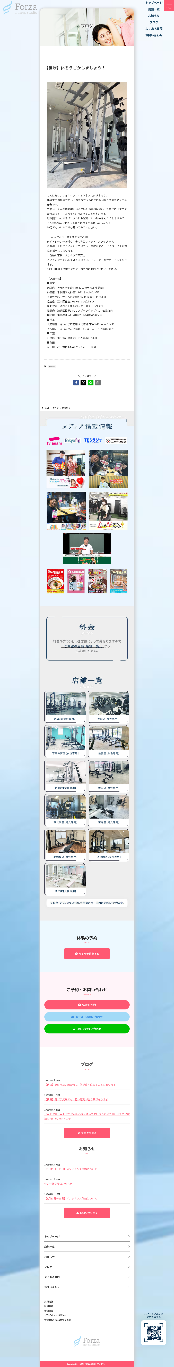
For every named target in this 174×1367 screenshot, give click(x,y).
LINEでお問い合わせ (88, 1029)
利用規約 (48, 1306)
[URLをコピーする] (98, 382)
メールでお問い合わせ (88, 1017)
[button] (76, 382)
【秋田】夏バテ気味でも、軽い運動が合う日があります (76, 1099)
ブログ (48, 1267)
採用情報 (48, 1301)
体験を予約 (88, 1005)
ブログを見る (88, 1133)
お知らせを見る (88, 1213)
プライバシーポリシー (55, 1315)
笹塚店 (52, 366)
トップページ (52, 1236)
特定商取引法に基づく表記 (57, 1319)
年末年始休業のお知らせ (58, 1183)
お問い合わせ (52, 1287)
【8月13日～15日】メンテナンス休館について (70, 1169)
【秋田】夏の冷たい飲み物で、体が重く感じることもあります (80, 1084)
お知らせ (49, 1256)
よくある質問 (52, 1277)
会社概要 (48, 1310)
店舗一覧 (49, 1246)
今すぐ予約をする (88, 953)
